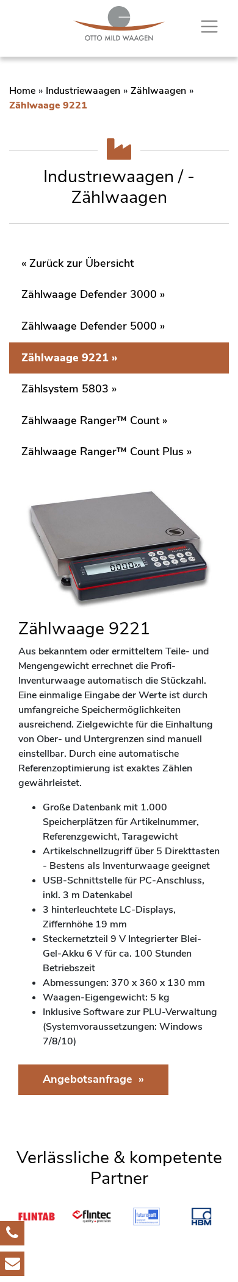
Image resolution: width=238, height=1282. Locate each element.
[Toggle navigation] (209, 26)
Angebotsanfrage (87, 1079)
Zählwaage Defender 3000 (89, 294)
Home (22, 90)
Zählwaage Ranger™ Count (90, 420)
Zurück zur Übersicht (81, 263)
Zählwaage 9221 (65, 357)
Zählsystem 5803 (65, 388)
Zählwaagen (158, 90)
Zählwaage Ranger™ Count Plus (102, 451)
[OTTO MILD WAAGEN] (119, 23)
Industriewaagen (83, 90)
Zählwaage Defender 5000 (89, 326)
